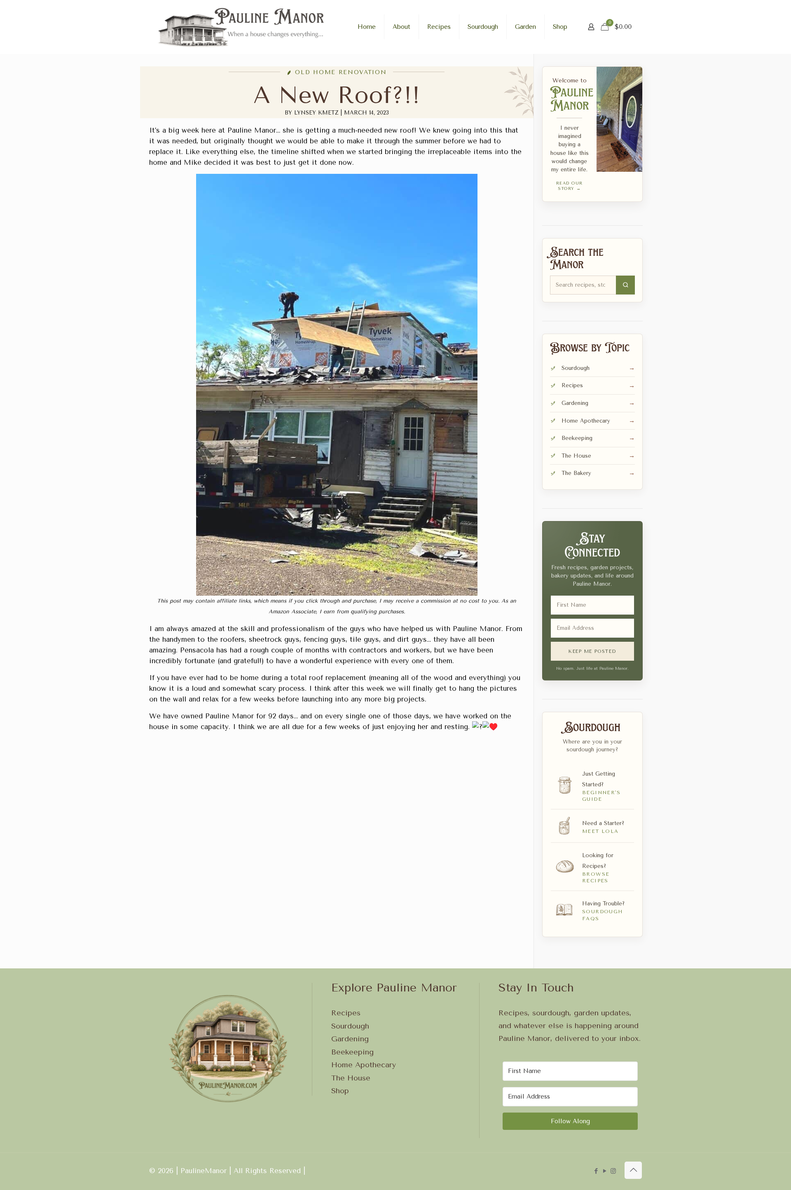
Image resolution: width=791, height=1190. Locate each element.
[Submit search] (625, 285)
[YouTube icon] (604, 1171)
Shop (340, 1090)
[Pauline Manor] (241, 27)
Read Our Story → (569, 186)
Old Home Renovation (340, 72)
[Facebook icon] (596, 1171)
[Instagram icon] (613, 1171)
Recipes (345, 1012)
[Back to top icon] (633, 1170)
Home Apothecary (363, 1064)
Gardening (350, 1038)
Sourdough (350, 1026)
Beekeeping (352, 1052)
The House (350, 1077)
